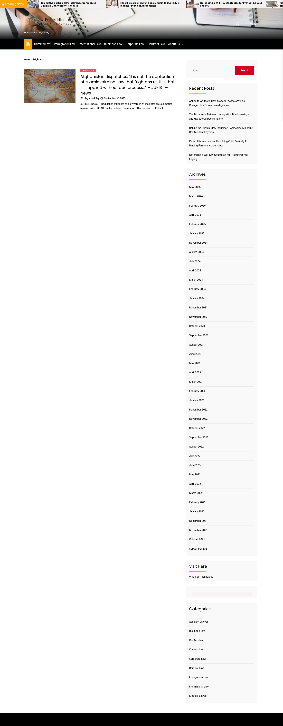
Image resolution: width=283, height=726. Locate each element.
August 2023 (196, 344)
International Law (90, 44)
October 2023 (197, 326)
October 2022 (197, 428)
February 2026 (197, 205)
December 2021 (198, 520)
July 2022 (194, 456)
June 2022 (195, 465)
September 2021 (198, 548)
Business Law (113, 44)
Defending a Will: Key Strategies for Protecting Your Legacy (199, 4)
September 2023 (198, 335)
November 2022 (198, 418)
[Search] (238, 23)
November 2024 (198, 242)
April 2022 (195, 483)
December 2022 (198, 409)
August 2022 (196, 446)
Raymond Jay (92, 98)
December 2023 (198, 307)
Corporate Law (135, 44)
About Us (174, 44)
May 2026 (195, 187)
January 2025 (197, 233)
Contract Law (156, 44)
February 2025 (197, 224)
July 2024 (194, 261)
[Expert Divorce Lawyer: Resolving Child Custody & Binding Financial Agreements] (79, 4)
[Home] (28, 43)
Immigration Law (64, 44)
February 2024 (197, 289)
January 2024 (197, 298)
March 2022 (196, 493)
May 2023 (195, 363)
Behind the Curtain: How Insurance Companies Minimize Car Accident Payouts (36, 4)
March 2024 (196, 279)
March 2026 (196, 196)
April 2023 (195, 372)
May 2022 (195, 474)
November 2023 (198, 316)
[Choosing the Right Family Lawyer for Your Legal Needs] (239, 4)
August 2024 (196, 252)
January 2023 (197, 400)
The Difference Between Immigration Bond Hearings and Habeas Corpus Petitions (219, 116)
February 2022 (197, 502)
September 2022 (198, 437)
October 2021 (197, 539)
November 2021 (198, 530)
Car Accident (196, 640)
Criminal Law (42, 44)
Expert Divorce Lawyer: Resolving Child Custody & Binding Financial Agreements (117, 4)
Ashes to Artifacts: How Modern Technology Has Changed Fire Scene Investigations (217, 103)
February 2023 (197, 391)
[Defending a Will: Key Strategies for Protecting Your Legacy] (159, 4)
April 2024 (195, 270)
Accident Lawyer (198, 621)
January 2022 (197, 511)
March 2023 (196, 381)
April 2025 (195, 214)
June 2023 (195, 353)
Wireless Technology (201, 576)
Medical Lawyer (198, 695)
